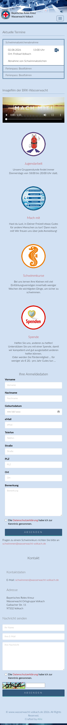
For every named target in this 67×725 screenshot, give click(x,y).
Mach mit (33, 218)
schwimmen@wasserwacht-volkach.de (24, 543)
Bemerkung (11, 485)
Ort (7, 472)
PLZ (7, 459)
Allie (39, 719)
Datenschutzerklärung (25, 520)
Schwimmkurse (33, 275)
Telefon (9, 432)
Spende (33, 337)
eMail (8, 419)
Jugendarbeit (33, 163)
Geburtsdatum (13, 406)
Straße (9, 445)
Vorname (10, 379)
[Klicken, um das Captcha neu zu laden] (13, 685)
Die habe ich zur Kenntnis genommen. (30, 522)
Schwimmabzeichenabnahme (22, 42)
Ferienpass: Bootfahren (19, 68)
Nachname (11, 392)
